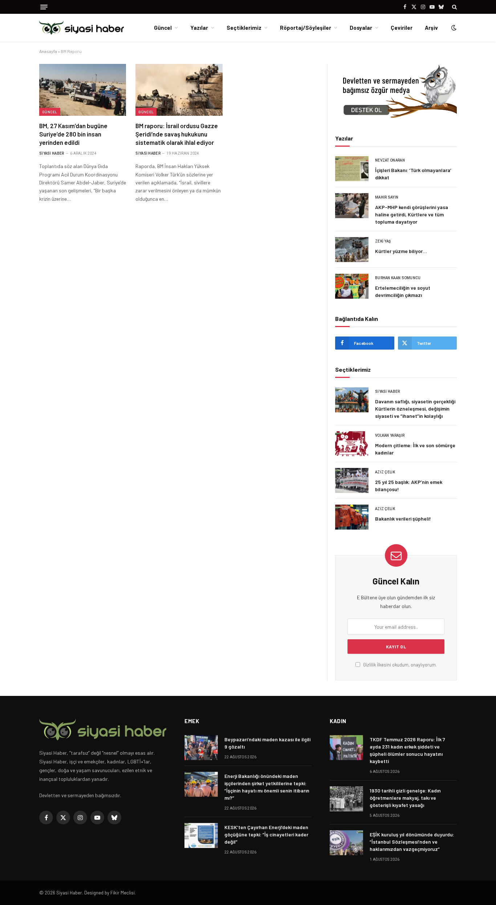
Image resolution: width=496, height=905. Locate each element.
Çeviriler (401, 27)
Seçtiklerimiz (244, 27)
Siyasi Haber (51, 153)
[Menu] (44, 7)
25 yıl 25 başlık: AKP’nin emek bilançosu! (408, 485)
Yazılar (199, 27)
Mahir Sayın (386, 197)
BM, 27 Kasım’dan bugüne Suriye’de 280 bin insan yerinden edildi (73, 134)
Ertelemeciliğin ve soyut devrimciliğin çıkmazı (402, 291)
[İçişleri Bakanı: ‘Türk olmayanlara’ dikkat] (352, 168)
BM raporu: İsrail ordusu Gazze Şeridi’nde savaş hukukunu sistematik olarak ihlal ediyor (176, 134)
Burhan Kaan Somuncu (398, 278)
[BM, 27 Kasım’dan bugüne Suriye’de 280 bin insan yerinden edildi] (82, 89)
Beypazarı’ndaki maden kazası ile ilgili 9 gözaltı (267, 743)
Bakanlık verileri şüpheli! (403, 518)
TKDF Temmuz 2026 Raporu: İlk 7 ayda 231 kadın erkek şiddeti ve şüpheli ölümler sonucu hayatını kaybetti (407, 750)
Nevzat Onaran (390, 160)
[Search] (454, 7)
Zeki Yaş (383, 241)
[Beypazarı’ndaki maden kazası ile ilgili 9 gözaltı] (201, 747)
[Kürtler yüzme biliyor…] (352, 249)
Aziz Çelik (385, 472)
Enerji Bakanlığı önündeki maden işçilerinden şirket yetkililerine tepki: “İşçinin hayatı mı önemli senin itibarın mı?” (266, 787)
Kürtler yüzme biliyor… (401, 251)
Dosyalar (361, 27)
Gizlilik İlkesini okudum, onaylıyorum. (399, 665)
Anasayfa (48, 51)
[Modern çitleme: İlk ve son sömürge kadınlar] (352, 443)
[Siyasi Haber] (81, 27)
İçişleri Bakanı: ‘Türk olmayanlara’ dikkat (413, 173)
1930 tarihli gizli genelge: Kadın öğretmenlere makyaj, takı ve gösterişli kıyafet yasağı (405, 797)
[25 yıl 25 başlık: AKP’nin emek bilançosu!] (352, 480)
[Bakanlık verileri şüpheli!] (352, 517)
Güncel (163, 27)
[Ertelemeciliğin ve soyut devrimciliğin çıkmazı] (352, 286)
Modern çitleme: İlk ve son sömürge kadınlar (415, 449)
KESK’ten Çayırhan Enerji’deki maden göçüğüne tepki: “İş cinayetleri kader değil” (266, 834)
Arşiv (431, 27)
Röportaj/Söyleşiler (305, 27)
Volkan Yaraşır (389, 435)
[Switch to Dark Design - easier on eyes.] (453, 27)
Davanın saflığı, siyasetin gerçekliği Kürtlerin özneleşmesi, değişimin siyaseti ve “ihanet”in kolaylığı (415, 408)
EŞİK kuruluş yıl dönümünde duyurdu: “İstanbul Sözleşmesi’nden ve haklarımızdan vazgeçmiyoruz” (412, 841)
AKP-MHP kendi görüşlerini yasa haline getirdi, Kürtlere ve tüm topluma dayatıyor (411, 214)
